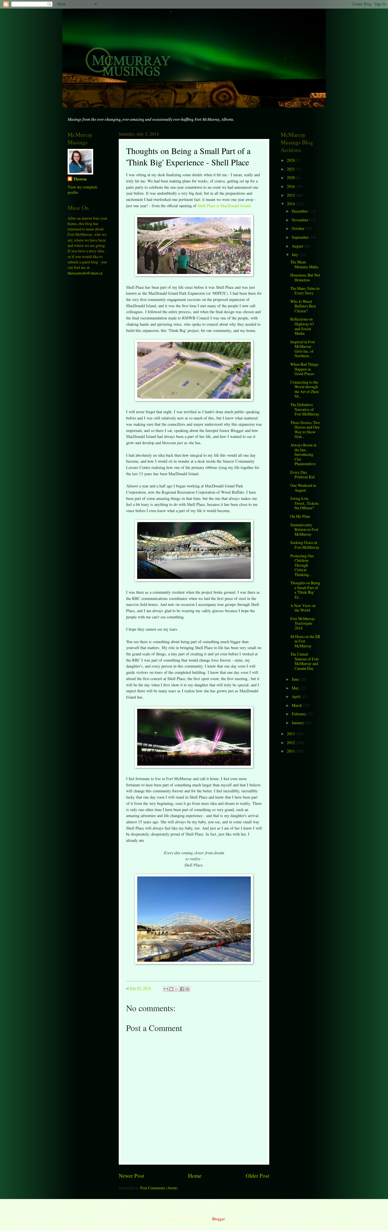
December (300, 211)
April (296, 696)
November (300, 220)
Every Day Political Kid (302, 474)
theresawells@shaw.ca (85, 273)
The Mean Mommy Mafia (304, 264)
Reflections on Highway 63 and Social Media (302, 326)
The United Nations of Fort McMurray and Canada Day (304, 661)
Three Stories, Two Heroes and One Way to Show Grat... (305, 429)
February (299, 713)
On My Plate (300, 516)
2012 (291, 742)
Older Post (257, 1175)
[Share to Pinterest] (187, 989)
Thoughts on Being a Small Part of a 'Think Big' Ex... (305, 590)
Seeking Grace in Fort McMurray (304, 545)
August (298, 246)
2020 (291, 177)
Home (195, 1175)
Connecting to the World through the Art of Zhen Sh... (304, 389)
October (298, 228)
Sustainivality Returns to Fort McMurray (304, 529)
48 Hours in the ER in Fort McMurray (305, 641)
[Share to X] (177, 989)
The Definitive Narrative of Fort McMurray (304, 409)
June (296, 679)
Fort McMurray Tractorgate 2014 (302, 623)
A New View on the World (303, 608)
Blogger (218, 1218)
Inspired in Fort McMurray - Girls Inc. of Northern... (302, 349)
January (298, 722)
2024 (291, 160)
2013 (291, 733)
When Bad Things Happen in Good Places (304, 368)
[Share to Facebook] (182, 989)
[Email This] (166, 989)
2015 (291, 195)
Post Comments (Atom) (159, 1187)
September (301, 237)
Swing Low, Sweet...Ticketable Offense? (304, 503)
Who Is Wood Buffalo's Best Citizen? (303, 306)
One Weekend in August (303, 488)
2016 (291, 186)
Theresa (80, 179)
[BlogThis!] (171, 989)
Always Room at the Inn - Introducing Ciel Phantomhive (303, 454)
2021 (291, 169)
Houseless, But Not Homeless (305, 277)
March (297, 705)
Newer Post (131, 1175)
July (295, 254)
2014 (291, 203)
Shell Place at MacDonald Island (223, 205)
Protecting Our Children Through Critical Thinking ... (302, 565)
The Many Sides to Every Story (305, 291)
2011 (291, 751)
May (296, 688)
